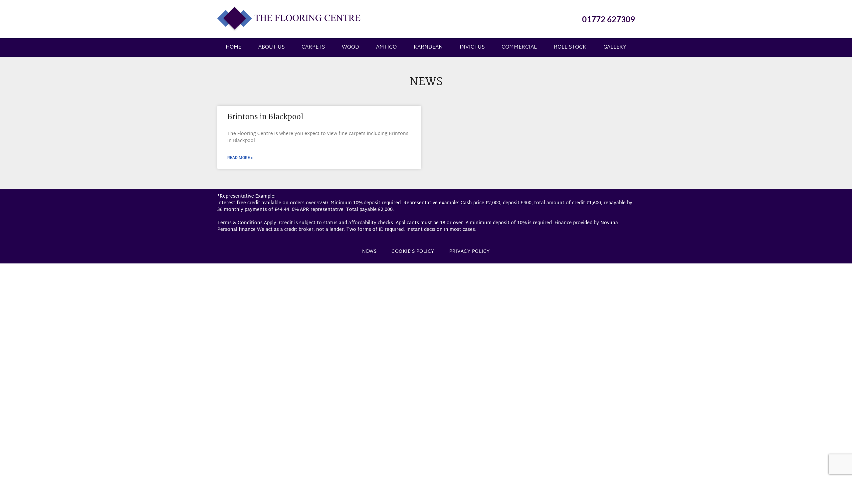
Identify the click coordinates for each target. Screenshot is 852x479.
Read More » (240, 157)
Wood (350, 47)
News (369, 251)
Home (233, 47)
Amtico (386, 47)
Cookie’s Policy (412, 251)
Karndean (428, 47)
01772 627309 (608, 19)
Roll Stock (570, 47)
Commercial (519, 47)
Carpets (313, 47)
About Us (271, 47)
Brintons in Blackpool (265, 117)
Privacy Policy (469, 251)
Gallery (614, 47)
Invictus (472, 47)
